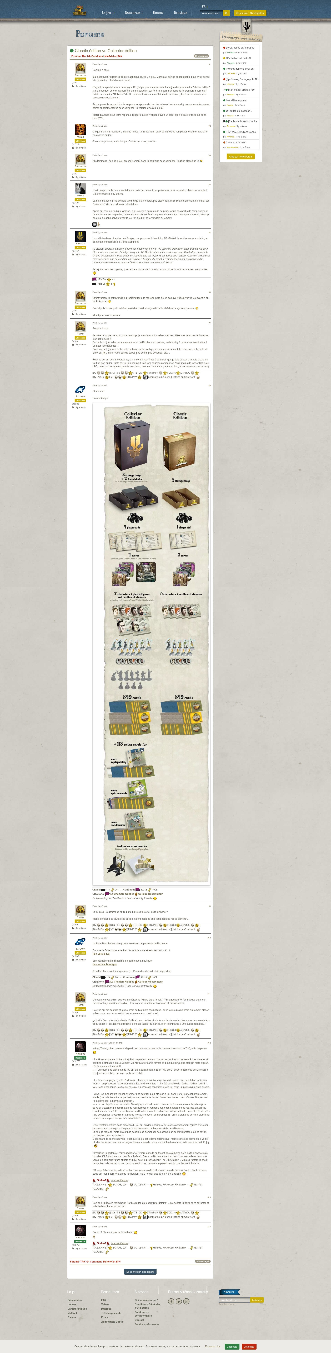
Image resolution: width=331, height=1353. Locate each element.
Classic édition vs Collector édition (105, 50)
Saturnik (80, 396)
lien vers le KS (101, 953)
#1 (210, 64)
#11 (209, 993)
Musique (106, 1308)
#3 (210, 155)
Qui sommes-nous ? (147, 1300)
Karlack (80, 243)
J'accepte (232, 1346)
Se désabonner (227, 1304)
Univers (72, 1304)
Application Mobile (112, 1321)
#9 (210, 906)
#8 (210, 385)
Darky (80, 195)
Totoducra (80, 75)
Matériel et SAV (113, 56)
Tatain (80, 334)
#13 (209, 1197)
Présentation (75, 1300)
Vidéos (105, 1304)
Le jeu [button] (107, 13)
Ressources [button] (133, 13)
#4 (210, 184)
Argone (80, 137)
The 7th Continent (92, 56)
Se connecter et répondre (140, 1271)
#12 (209, 1042)
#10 (209, 937)
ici (104, 352)
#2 (210, 125)
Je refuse (249, 1346)
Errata (104, 1317)
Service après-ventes (147, 1324)
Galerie (72, 1317)
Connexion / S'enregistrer (250, 13)
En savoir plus (213, 1346)
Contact (139, 1320)
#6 (210, 292)
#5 (210, 232)
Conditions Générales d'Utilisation (148, 1306)
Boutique (180, 13)
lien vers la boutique (105, 964)
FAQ (103, 1300)
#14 (209, 1226)
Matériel (72, 1313)
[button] (204, 7)
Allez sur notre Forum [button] (241, 156)
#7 (210, 322)
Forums (158, 13)
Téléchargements (111, 1313)
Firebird (80, 1054)
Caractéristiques (77, 1308)
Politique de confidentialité (143, 1313)
